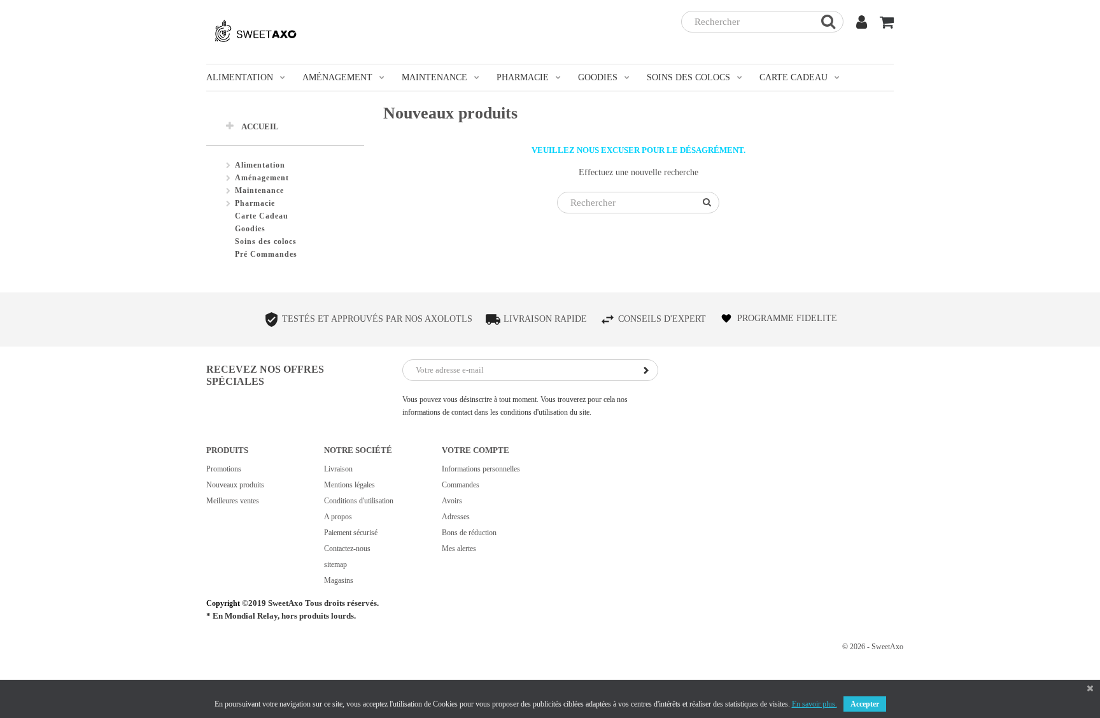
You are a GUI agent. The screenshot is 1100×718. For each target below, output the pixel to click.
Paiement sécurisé (350, 532)
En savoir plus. (814, 704)
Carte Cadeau (261, 216)
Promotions (223, 468)
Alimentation (260, 165)
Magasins (338, 580)
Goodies (250, 228)
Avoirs (452, 500)
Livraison (338, 468)
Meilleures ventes (232, 500)
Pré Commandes (266, 254)
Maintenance (259, 190)
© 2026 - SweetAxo (872, 646)
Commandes (460, 484)
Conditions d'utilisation (358, 500)
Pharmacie (255, 203)
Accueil (260, 126)
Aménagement (262, 177)
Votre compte (475, 450)
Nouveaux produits (235, 484)
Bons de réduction (469, 532)
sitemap (335, 564)
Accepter (864, 704)
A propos (338, 516)
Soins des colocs (266, 241)
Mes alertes (459, 548)
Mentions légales (349, 484)
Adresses (456, 516)
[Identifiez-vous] (861, 24)
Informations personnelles (481, 468)
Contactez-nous (347, 548)
